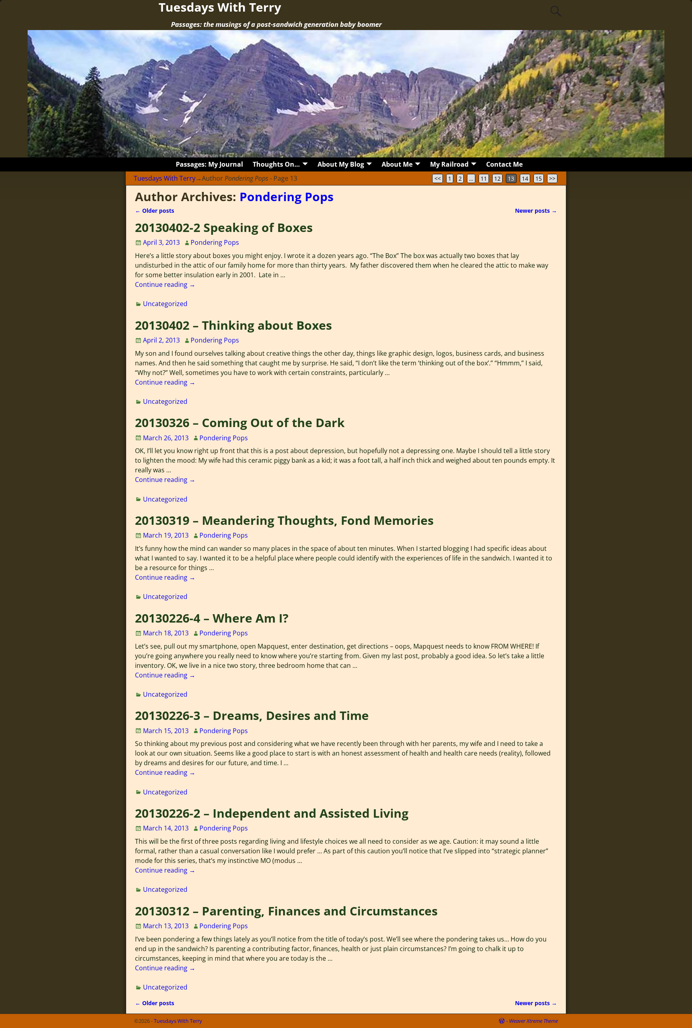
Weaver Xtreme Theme (533, 1020)
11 (484, 178)
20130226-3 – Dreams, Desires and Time (252, 715)
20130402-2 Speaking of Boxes (224, 227)
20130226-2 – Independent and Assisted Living (271, 813)
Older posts (154, 210)
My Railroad (449, 164)
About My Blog (341, 164)
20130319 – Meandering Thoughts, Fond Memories (284, 520)
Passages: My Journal (209, 164)
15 (538, 178)
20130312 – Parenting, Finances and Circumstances (286, 911)
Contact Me (504, 164)
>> (552, 178)
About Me (397, 164)
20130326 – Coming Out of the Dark (240, 422)
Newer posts (536, 210)
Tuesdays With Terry (164, 178)
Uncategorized (165, 303)
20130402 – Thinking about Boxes (233, 325)
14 (525, 178)
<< (438, 178)
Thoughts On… (276, 164)
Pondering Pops (286, 196)
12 (497, 178)
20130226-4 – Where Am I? (211, 618)
